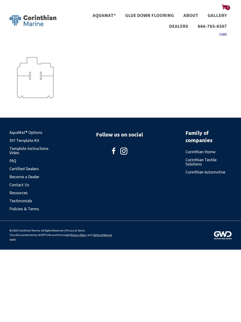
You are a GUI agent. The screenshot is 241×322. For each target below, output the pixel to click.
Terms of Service (102, 235)
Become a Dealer (24, 177)
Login (223, 34)
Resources (18, 193)
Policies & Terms (24, 209)
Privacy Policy (78, 235)
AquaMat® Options (25, 133)
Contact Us (19, 185)
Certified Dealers (24, 169)
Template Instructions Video (28, 151)
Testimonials (20, 201)
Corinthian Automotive (205, 172)
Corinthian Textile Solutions (201, 162)
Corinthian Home (200, 152)
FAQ (12, 161)
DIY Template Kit (24, 141)
